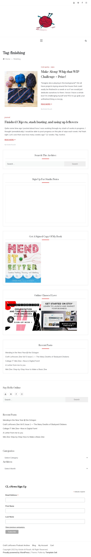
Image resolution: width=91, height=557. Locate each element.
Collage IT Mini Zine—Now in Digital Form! (22, 361)
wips (52, 67)
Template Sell (51, 552)
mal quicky (45, 67)
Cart (52, 545)
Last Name (9, 517)
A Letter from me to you (15, 365)
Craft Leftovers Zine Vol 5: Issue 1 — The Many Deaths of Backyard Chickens (37, 357)
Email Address (11, 495)
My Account (43, 545)
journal (7, 117)
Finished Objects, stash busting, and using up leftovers (41, 122)
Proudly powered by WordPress (16, 552)
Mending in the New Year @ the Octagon (22, 352)
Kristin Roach (47, 109)
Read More (45, 104)
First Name (9, 506)
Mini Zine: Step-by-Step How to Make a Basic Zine (26, 369)
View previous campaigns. (15, 527)
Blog (34, 545)
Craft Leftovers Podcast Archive (16, 545)
